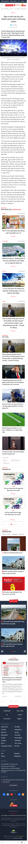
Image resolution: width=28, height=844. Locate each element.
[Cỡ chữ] (18, 842)
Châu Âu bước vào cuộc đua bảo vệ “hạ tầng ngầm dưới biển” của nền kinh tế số (12, 406)
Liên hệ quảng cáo (13, 783)
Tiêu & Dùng (13, 1)
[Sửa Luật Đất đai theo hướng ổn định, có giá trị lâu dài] (12, 634)
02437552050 (6, 780)
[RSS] (23, 792)
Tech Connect (7, 717)
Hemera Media (19, 834)
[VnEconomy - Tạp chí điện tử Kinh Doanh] (13, 704)
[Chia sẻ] (25, 842)
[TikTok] (15, 792)
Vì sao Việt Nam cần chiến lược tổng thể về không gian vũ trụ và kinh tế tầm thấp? (14, 291)
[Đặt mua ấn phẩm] (23, 4)
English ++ (20, 717)
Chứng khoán (5, 1)
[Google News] (22, 842)
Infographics (15, 533)
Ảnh (2, 751)
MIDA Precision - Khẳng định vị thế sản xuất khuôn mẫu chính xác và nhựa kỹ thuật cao (13, 261)
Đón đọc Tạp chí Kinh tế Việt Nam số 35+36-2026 (12, 592)
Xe (19, 1)
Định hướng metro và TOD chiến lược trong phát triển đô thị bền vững (12, 678)
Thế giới (3, 301)
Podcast (9, 533)
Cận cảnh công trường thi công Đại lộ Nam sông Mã (12, 622)
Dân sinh (4, 213)
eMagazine (21, 533)
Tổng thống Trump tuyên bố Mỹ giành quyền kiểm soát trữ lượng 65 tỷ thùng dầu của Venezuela (13, 382)
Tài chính (17, 8)
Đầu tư (12, 8)
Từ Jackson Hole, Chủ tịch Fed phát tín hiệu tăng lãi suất (13, 453)
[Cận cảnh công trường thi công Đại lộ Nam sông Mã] (13, 611)
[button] (24, 524)
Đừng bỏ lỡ (6, 469)
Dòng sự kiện (13, 658)
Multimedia (6, 531)
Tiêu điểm (6, 8)
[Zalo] (19, 792)
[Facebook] (4, 792)
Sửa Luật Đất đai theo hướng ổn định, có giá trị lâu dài (13, 572)
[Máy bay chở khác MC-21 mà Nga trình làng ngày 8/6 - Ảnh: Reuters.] (13, 40)
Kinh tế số (24, 8)
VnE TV (22, 1)
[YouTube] (11, 792)
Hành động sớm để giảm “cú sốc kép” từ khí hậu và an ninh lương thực (12, 430)
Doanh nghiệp (5, 241)
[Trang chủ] (2, 9)
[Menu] (2, 842)
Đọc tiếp (5, 337)
